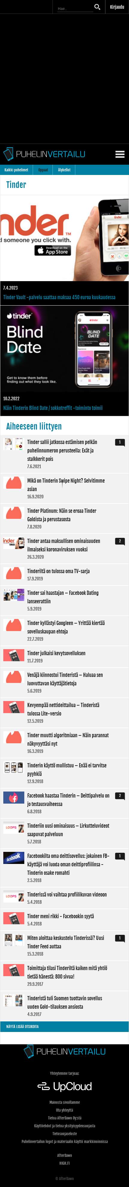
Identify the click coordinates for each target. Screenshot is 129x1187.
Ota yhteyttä (64, 1110)
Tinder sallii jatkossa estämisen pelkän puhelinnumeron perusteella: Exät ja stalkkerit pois (64, 454)
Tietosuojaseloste (64, 1133)
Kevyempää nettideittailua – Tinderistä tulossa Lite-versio (64, 713)
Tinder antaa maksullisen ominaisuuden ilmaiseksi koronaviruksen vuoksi (64, 548)
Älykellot (64, 170)
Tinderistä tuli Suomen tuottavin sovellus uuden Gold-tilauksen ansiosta (64, 1006)
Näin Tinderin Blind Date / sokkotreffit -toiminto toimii (64, 361)
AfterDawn (64, 1155)
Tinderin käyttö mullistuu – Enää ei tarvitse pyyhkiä (64, 773)
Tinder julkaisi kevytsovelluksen (64, 656)
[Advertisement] (64, 79)
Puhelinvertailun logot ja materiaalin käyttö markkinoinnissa (65, 1141)
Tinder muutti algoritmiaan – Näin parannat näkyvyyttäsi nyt (64, 743)
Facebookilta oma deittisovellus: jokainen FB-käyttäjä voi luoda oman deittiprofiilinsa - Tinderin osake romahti (64, 868)
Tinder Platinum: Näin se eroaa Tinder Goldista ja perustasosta (64, 518)
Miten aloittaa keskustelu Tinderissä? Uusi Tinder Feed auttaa (64, 945)
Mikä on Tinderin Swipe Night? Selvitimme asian (64, 488)
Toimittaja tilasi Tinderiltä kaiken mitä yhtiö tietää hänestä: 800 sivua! (64, 976)
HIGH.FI (64, 1163)
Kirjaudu (117, 7)
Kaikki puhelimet (16, 170)
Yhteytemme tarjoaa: (64, 1073)
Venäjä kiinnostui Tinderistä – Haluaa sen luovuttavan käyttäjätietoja (64, 682)
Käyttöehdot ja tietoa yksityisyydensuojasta (64, 1126)
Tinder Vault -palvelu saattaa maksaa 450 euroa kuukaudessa (64, 250)
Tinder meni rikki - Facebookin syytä (64, 919)
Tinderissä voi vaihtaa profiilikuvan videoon (64, 898)
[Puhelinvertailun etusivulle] (64, 1051)
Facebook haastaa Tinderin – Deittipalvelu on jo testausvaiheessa (64, 803)
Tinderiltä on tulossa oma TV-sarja (64, 574)
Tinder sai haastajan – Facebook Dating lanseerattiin (64, 600)
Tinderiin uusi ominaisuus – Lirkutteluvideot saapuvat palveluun (64, 833)
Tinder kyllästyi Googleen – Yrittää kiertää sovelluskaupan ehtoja (64, 631)
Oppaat (43, 170)
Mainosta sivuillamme (65, 1102)
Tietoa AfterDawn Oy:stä (64, 1118)
